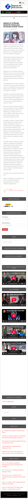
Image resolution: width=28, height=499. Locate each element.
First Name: (5, 217)
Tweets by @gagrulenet (8, 401)
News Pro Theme (16, 493)
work (4, 191)
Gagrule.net (14, 7)
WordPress (15, 495)
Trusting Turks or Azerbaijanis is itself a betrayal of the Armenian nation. (13, 477)
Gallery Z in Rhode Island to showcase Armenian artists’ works (13, 25)
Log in (19, 495)
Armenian (11, 190)
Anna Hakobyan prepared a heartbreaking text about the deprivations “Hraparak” (12, 464)
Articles (11, 189)
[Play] (3, 283)
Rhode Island (20, 190)
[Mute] (22, 283)
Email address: (6, 223)
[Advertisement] (10, 369)
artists (15, 190)
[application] (14, 278)
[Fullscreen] (24, 283)
